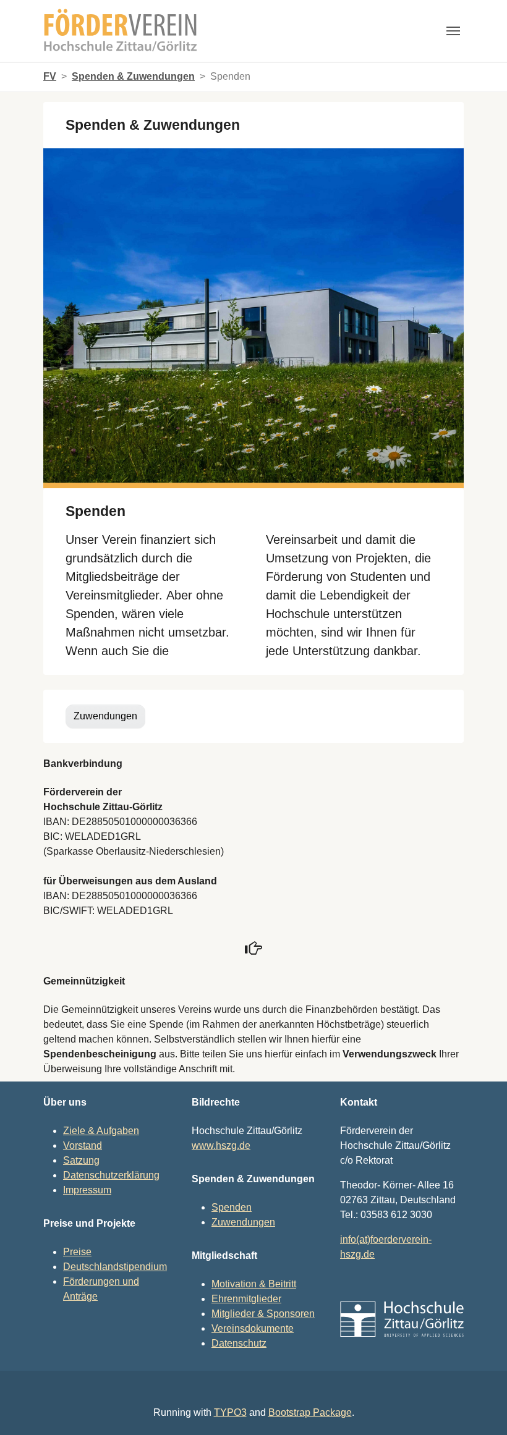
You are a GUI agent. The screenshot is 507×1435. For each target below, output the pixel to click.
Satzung (81, 1160)
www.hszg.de (221, 1145)
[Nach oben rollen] (480, 1408)
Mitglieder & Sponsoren (263, 1313)
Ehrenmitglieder (246, 1298)
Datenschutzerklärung (111, 1175)
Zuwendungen (105, 716)
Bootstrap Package (310, 1412)
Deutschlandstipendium (115, 1266)
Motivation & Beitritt (253, 1284)
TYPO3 (230, 1412)
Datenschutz (238, 1343)
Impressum (87, 1190)
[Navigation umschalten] (453, 30)
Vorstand (82, 1145)
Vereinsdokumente (252, 1328)
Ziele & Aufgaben (101, 1130)
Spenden (231, 1207)
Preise (77, 1252)
